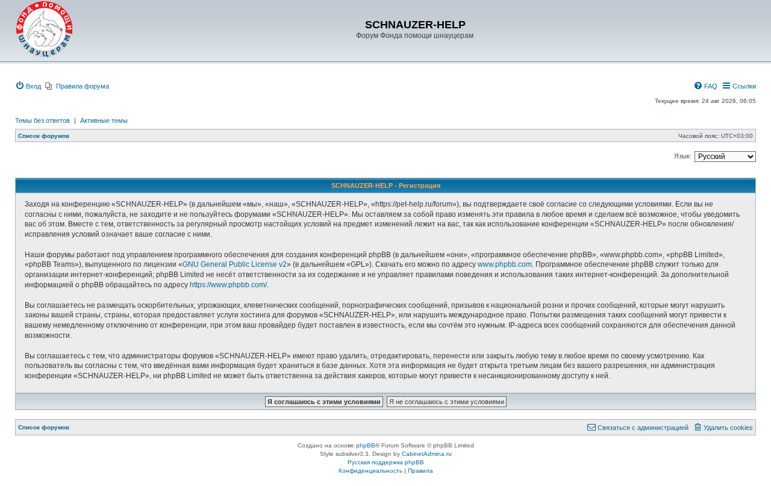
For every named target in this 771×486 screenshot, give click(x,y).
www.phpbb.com (505, 264)
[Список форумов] (44, 29)
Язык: (682, 156)
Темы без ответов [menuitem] (42, 120)
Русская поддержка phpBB (386, 462)
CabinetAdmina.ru (427, 453)
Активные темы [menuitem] (104, 120)
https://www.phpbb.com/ (228, 285)
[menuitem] (28, 86)
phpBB (365, 445)
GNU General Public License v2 (235, 264)
